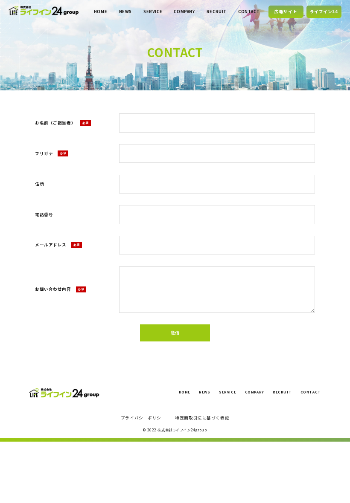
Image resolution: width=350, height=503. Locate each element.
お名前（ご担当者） (62, 123)
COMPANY (184, 11)
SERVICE (152, 11)
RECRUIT (217, 11)
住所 (39, 184)
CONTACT (249, 11)
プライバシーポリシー (143, 418)
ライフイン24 (324, 11)
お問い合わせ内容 (59, 289)
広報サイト (285, 11)
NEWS (125, 11)
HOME (100, 11)
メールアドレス (57, 245)
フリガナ (50, 153)
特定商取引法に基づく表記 (202, 418)
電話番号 (44, 214)
